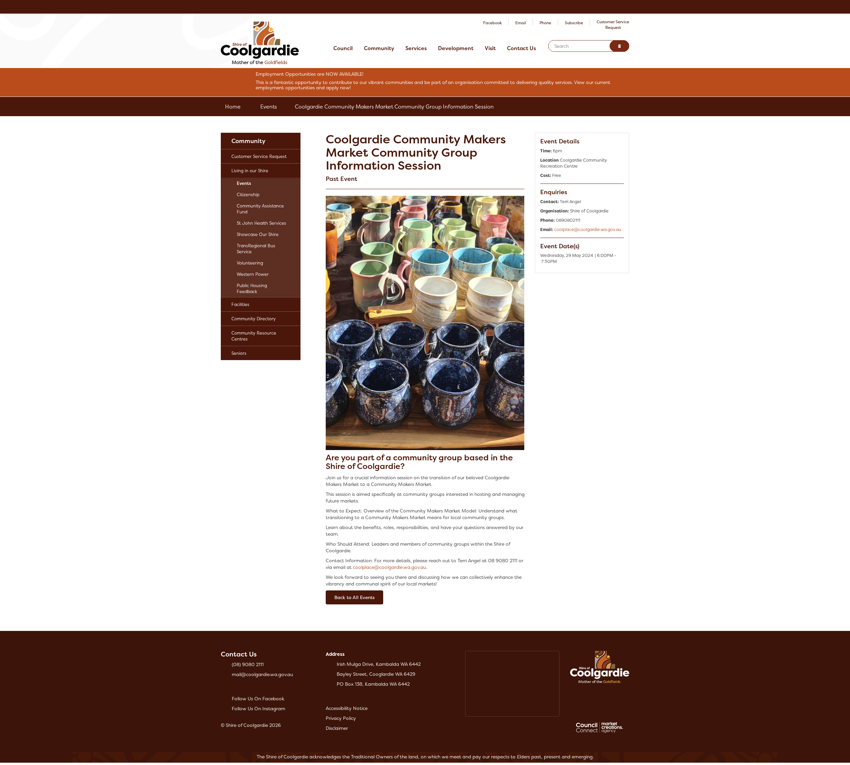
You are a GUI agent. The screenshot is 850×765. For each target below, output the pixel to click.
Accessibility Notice (347, 708)
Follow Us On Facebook (258, 698)
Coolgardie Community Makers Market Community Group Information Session (394, 106)
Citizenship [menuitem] (248, 194)
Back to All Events (354, 597)
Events (268, 106)
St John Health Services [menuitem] (261, 223)
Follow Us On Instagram (258, 708)
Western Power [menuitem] (253, 274)
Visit (490, 48)
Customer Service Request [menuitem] (259, 156)
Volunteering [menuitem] (250, 263)
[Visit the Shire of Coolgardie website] (260, 42)
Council (343, 48)
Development (455, 48)
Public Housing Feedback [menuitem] (252, 288)
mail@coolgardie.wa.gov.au (262, 674)
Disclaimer (337, 728)
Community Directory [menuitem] (253, 319)
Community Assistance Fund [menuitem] (260, 209)
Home (233, 106)
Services (416, 48)
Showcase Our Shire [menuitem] (258, 234)
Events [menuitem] (244, 183)
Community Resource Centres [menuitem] (253, 336)
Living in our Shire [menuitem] (249, 171)
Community (379, 48)
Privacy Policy (341, 718)
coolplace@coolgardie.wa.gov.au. (390, 567)
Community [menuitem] (248, 141)
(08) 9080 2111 (248, 664)
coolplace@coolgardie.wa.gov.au (587, 229)
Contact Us (521, 48)
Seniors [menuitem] (238, 353)
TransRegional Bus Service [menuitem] (256, 249)
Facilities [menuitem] (240, 304)
